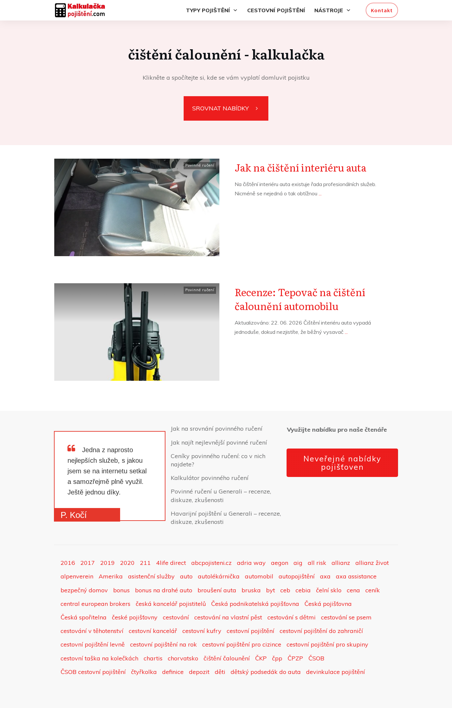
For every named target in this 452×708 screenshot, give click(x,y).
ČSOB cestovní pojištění (93, 672)
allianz (341, 563)
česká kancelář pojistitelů (171, 604)
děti (220, 672)
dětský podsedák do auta (266, 672)
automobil (259, 576)
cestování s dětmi (291, 617)
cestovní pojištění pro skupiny (327, 644)
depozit (199, 672)
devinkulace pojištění (335, 672)
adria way (251, 563)
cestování (176, 617)
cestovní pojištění (250, 631)
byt (270, 590)
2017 (87, 563)
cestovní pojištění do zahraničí (321, 631)
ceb (285, 590)
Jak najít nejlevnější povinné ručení (219, 442)
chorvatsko (183, 658)
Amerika (111, 576)
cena (353, 590)
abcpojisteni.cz (211, 563)
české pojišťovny (135, 617)
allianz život (372, 563)
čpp (277, 658)
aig (298, 563)
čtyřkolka (144, 672)
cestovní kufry (201, 631)
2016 (68, 563)
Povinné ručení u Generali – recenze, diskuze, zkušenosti (221, 495)
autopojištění (297, 576)
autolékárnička (219, 576)
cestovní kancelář (153, 631)
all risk (317, 563)
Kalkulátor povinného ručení (210, 478)
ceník (372, 590)
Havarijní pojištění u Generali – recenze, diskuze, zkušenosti (226, 518)
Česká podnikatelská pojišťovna (255, 604)
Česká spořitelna (84, 617)
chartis (153, 658)
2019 (107, 563)
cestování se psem (346, 617)
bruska (251, 590)
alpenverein (77, 576)
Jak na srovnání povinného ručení (216, 428)
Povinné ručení (199, 165)
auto (186, 576)
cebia (303, 590)
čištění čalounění (226, 658)
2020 (127, 563)
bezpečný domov (84, 590)
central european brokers (95, 604)
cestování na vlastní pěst (228, 617)
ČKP (261, 658)
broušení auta (217, 590)
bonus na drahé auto (163, 590)
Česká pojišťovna (328, 604)
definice (173, 672)
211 (145, 563)
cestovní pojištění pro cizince (241, 644)
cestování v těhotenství (92, 631)
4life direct (171, 563)
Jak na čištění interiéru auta (300, 167)
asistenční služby (151, 576)
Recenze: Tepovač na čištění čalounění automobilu (300, 299)
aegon (279, 563)
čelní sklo (328, 590)
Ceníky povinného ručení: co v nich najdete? (218, 460)
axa (325, 576)
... (320, 193)
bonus (121, 590)
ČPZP (295, 658)
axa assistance (356, 576)
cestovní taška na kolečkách (99, 658)
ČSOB (316, 658)
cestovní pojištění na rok (163, 644)
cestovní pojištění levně (93, 644)
